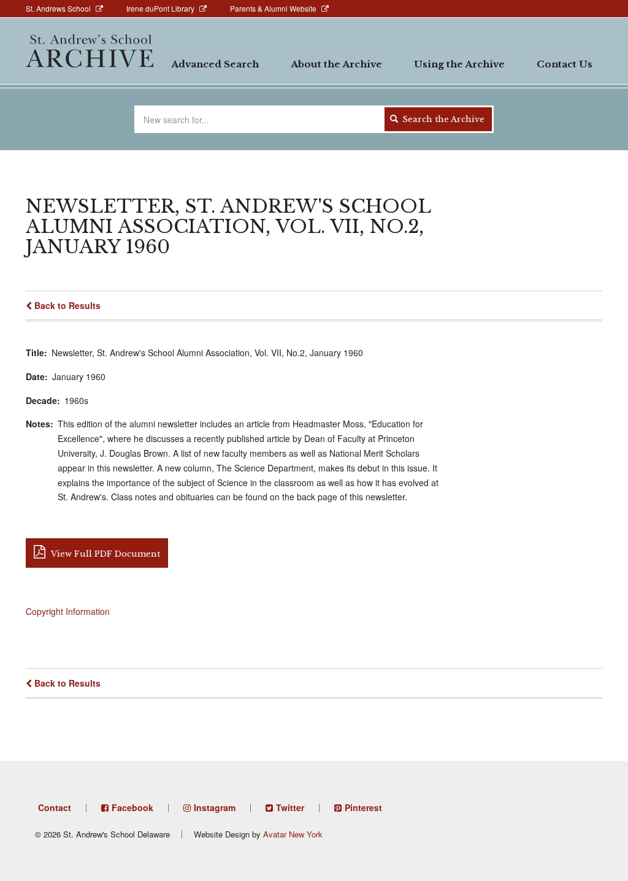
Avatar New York (293, 834)
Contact (54, 807)
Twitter (290, 807)
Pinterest (363, 807)
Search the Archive (442, 119)
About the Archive (336, 64)
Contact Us (564, 64)
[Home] (89, 50)
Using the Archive (459, 64)
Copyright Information (68, 611)
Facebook (132, 807)
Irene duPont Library (160, 8)
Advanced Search (215, 64)
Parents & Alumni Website (273, 8)
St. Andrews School (58, 8)
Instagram (215, 807)
